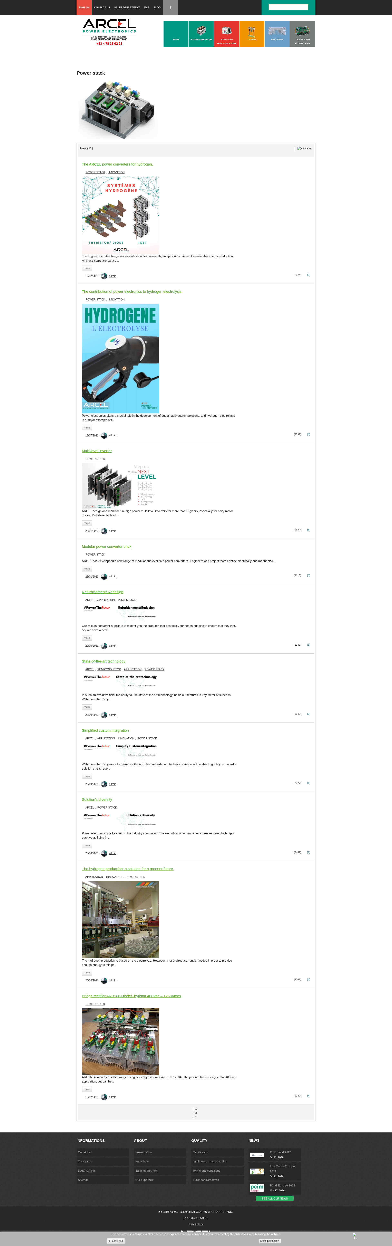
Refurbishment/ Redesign (102, 592)
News (253, 1140)
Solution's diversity (97, 800)
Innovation (116, 172)
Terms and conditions (206, 1170)
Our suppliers (144, 1179)
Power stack (95, 172)
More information (269, 1240)
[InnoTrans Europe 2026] (260, 1171)
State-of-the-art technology (103, 661)
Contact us (102, 7)
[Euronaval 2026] (260, 1155)
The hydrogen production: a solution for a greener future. (128, 869)
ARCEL (89, 600)
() (308, 274)
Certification (200, 1152)
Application (106, 600)
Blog (157, 7)
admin (112, 276)
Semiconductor (109, 669)
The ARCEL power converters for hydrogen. (117, 164)
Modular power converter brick (106, 547)
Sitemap (83, 1179)
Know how (142, 1161)
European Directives (206, 1179)
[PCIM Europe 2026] (260, 1188)
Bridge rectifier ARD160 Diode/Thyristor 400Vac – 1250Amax (131, 996)
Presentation (143, 1152)
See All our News (275, 1198)
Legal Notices (87, 1170)
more (87, 268)
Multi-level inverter (97, 451)
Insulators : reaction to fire (209, 1161)
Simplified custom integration (105, 730)
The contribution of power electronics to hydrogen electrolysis (132, 291)
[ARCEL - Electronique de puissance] (109, 31)
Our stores (85, 1152)
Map (146, 7)
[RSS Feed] (304, 148)
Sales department (127, 7)
